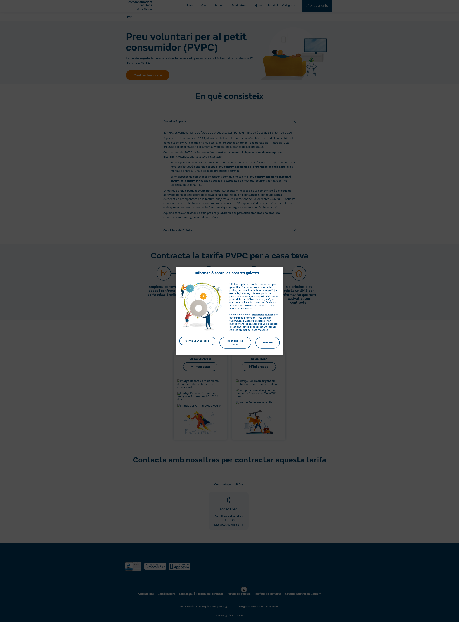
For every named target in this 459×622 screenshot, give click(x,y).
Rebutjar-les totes (235, 342)
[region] (229, 311)
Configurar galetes (197, 340)
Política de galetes (262, 314)
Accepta (267, 342)
